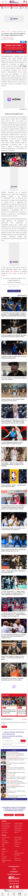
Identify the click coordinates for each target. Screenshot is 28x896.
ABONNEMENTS (14, 871)
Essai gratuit (19, 51)
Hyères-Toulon (18, 842)
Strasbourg (17, 846)
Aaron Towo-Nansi (19, 825)
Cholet (3, 844)
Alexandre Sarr (5, 828)
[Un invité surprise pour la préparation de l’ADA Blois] (3, 763)
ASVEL (3, 846)
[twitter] (10, 887)
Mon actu (8, 5)
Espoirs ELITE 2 (18, 860)
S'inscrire (23, 740)
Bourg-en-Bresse (18, 837)
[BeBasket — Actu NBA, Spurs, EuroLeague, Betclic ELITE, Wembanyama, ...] (14, 2)
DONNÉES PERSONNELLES (14, 874)
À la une (3, 5)
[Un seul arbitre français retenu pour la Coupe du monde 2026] (3, 786)
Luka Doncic (4, 830)
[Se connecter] (26, 2)
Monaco (3, 839)
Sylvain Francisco (18, 828)
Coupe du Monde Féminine (13, 757)
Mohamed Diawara (19, 823)
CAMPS (14, 869)
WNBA (8, 766)
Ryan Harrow (22, 70)
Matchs (14, 5)
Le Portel (16, 844)
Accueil (3, 31)
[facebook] (17, 887)
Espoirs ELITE (17, 858)
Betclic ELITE (6, 7)
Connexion (24, 719)
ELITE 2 (8, 31)
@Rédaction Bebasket (8, 38)
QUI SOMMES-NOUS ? (14, 866)
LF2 (15, 856)
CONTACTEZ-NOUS (14, 883)
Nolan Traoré (4, 832)
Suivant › (18, 291)
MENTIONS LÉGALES (14, 881)
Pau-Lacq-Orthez (18, 839)
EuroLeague (16, 7)
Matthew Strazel (18, 827)
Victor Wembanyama (6, 823)
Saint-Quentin (5, 840)
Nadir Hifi (16, 832)
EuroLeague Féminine (19, 853)
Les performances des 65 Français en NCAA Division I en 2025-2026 (9, 711)
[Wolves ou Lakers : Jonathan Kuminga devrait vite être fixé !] (3, 791)
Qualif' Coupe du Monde (13, 752)
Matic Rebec (13, 273)
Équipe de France (11, 775)
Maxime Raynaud (5, 825)
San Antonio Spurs (6, 837)
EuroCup (3, 858)
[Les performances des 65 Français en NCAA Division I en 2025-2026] (9, 701)
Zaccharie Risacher (6, 827)
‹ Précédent (11, 291)
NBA (23, 7)
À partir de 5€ (9, 51)
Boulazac (16, 840)
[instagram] (14, 887)
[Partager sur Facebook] (21, 42)
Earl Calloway (14, 271)
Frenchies (19, 5)
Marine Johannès (18, 830)
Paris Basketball (5, 842)
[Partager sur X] (23, 42)
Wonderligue (17, 854)
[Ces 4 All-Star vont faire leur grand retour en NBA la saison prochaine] (3, 795)
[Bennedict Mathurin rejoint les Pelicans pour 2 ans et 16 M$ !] (3, 772)
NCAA (4, 707)
